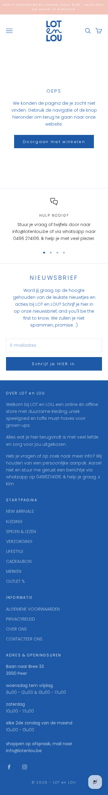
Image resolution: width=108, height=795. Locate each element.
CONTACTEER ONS (24, 639)
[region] (54, 220)
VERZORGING (19, 541)
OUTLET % (15, 581)
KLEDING (14, 522)
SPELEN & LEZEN (21, 531)
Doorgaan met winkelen (54, 142)
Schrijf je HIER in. (54, 364)
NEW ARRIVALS (20, 511)
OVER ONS (16, 629)
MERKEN (13, 571)
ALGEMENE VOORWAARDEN (33, 609)
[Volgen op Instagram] (25, 767)
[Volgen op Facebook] (9, 767)
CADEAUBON (19, 561)
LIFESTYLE (14, 551)
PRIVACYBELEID (20, 619)
